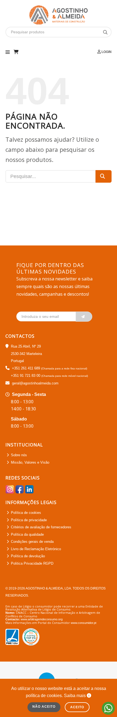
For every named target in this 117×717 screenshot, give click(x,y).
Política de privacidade (29, 520)
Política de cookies (26, 513)
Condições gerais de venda (32, 542)
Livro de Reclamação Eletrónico (36, 549)
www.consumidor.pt (83, 622)
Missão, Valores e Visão (30, 462)
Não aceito (44, 707)
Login (106, 52)
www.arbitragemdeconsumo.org (42, 619)
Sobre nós (19, 455)
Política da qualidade (27, 534)
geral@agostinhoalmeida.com (35, 383)
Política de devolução (28, 556)
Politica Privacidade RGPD (32, 563)
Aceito (77, 707)
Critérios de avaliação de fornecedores (41, 527)
